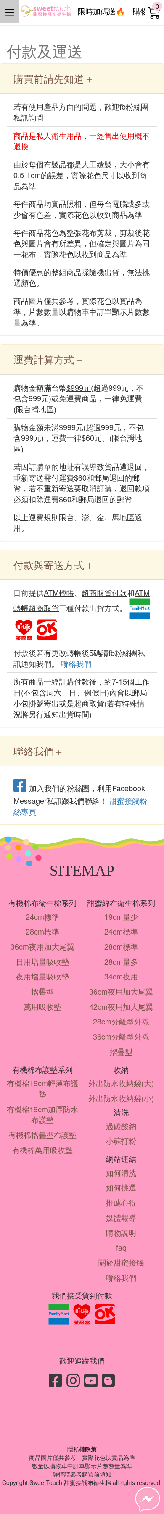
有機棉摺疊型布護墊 (42, 1134)
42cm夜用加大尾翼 (121, 1006)
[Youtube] (91, 1379)
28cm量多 (121, 961)
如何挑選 (121, 1187)
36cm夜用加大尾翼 (42, 946)
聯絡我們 (76, 663)
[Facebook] (55, 1379)
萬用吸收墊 (42, 1006)
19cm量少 (121, 916)
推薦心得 (121, 1202)
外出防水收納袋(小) (121, 1098)
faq (121, 1247)
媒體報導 (121, 1217)
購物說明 (121, 1232)
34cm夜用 (121, 976)
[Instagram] (73, 1379)
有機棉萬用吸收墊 (42, 1149)
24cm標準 (42, 916)
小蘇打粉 (121, 1140)
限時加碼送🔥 (101, 10)
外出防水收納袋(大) (121, 1082)
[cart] (154, 12)
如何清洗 (121, 1172)
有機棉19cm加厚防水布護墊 (42, 1114)
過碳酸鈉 (121, 1125)
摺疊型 (42, 991)
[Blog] (108, 1379)
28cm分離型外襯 (121, 1021)
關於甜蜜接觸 (121, 1262)
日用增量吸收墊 (42, 961)
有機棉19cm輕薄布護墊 (42, 1088)
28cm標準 (42, 931)
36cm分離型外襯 (121, 1036)
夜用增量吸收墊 (42, 976)
